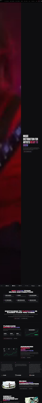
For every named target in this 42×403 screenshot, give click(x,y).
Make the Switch (17, 318)
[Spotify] (29, 285)
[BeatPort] (22, 285)
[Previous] (1, 369)
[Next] (41, 369)
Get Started (23, 357)
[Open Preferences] (1, 402)
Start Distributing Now (27, 151)
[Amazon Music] (9, 285)
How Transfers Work (24, 318)
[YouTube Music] (2, 285)
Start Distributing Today (8, 338)
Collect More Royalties (23, 388)
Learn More (15, 338)
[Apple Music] (35, 285)
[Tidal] (15, 285)
